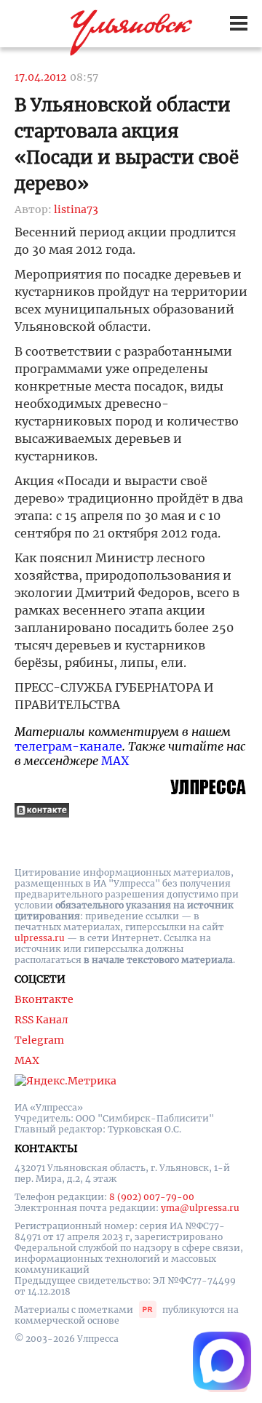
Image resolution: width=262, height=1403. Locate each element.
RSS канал (41, 1019)
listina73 (76, 209)
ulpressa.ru (40, 937)
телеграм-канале (68, 746)
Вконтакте (44, 999)
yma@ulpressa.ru (200, 1207)
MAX (115, 761)
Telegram (39, 1040)
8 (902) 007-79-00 (151, 1196)
